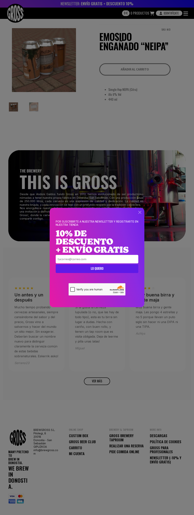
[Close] (140, 212)
